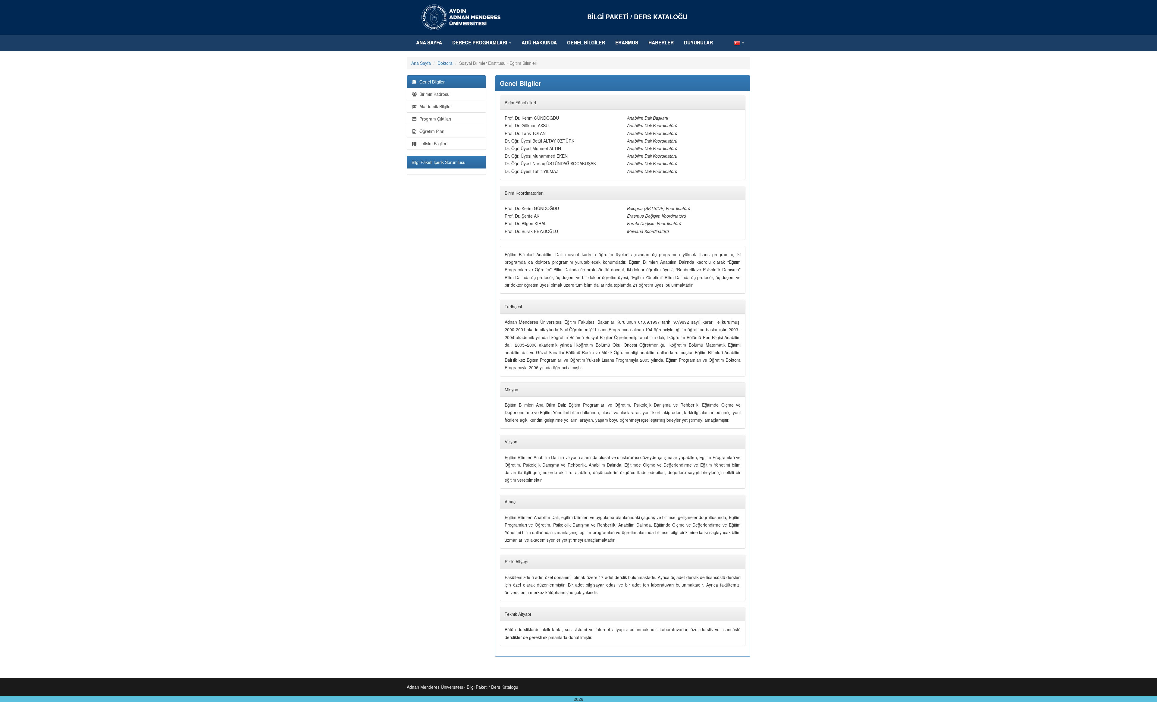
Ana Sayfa (429, 42)
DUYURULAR (698, 42)
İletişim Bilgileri (432, 143)
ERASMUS (626, 42)
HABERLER (661, 42)
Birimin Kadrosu (433, 94)
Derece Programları (480, 42)
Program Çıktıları (434, 119)
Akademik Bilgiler (434, 106)
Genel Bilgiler (586, 42)
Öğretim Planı (431, 131)
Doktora (445, 63)
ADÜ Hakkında (539, 42)
